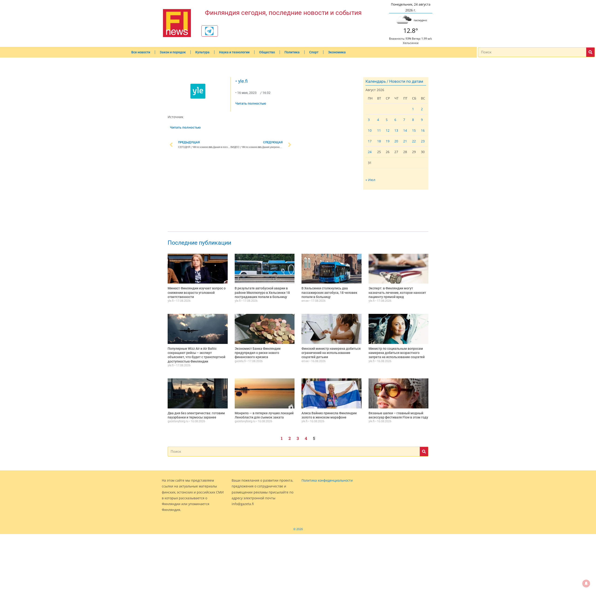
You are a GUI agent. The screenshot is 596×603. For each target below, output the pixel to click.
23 (423, 141)
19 (387, 141)
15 (414, 130)
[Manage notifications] (586, 583)
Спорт (313, 52)
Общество (267, 52)
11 (379, 130)
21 (405, 141)
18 (379, 141)
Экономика (337, 52)
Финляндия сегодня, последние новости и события (283, 13)
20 (396, 141)
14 (405, 130)
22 (414, 141)
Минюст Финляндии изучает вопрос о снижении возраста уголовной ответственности (197, 292)
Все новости (140, 52)
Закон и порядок (173, 52)
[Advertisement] (230, 191)
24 (370, 152)
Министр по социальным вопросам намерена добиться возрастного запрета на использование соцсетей (397, 353)
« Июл (370, 180)
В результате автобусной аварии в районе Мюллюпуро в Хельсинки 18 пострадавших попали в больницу (262, 292)
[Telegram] (209, 31)
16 (423, 130)
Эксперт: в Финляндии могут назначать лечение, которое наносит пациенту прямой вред (397, 292)
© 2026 (298, 529)
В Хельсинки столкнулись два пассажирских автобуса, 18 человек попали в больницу (329, 292)
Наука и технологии (234, 52)
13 (396, 130)
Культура (202, 52)
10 (370, 130)
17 (370, 141)
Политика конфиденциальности (327, 480)
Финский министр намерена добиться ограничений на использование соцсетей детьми (331, 353)
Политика (292, 52)
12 (387, 130)
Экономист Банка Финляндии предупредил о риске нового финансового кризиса (258, 353)
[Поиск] (590, 52)
